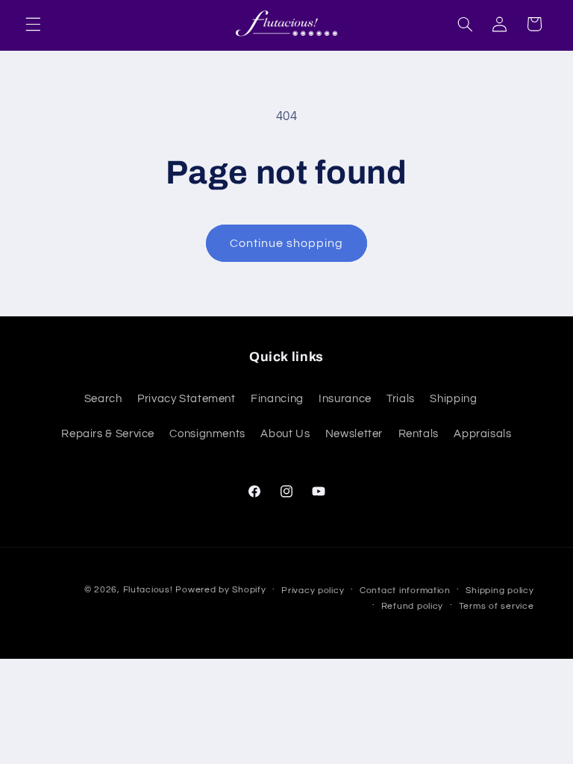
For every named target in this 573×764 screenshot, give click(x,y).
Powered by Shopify (220, 590)
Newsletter (354, 433)
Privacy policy (312, 590)
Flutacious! (149, 590)
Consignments (207, 433)
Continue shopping (287, 243)
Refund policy (412, 606)
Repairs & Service (107, 433)
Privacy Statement (186, 398)
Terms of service (496, 606)
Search (103, 398)
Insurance (345, 398)
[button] (33, 24)
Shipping (453, 398)
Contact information (405, 590)
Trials (400, 398)
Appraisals (482, 433)
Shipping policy (499, 590)
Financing (277, 398)
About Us (285, 433)
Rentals (418, 433)
